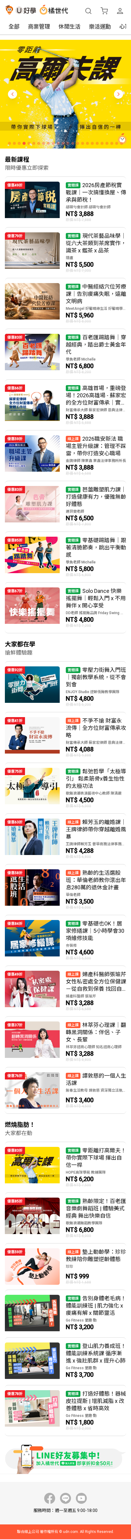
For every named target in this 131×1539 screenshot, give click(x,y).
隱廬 (69, 258)
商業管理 (39, 26)
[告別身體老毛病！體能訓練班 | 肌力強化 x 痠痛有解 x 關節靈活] (65, 1313)
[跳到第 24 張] (121, 143)
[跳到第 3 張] (19, 143)
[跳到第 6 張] (33, 143)
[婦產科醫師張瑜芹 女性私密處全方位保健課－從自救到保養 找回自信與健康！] (65, 991)
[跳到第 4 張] (24, 143)
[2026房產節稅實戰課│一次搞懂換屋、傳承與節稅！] (65, 202)
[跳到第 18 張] (92, 143)
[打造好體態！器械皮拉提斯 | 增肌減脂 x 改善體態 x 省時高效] (65, 1410)
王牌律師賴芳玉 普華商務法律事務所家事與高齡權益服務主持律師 (96, 844)
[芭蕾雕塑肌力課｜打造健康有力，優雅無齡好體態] (65, 506)
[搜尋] (88, 11)
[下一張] (118, 94)
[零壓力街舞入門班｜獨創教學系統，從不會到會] (65, 687)
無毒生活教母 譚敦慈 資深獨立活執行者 (96, 1090)
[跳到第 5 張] (28, 143)
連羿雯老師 (75, 511)
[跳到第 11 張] (58, 143)
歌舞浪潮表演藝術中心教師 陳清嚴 (94, 793)
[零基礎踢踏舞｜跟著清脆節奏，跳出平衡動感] (65, 557)
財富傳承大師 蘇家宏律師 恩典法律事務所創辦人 (96, 410)
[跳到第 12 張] (63, 143)
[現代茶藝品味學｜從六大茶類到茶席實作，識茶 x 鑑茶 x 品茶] (65, 252)
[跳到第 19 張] (97, 143)
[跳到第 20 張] (102, 143)
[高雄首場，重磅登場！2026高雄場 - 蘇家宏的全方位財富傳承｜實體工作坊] (65, 405)
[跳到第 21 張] (106, 143)
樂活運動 (100, 26)
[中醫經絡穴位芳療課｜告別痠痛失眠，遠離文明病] (65, 303)
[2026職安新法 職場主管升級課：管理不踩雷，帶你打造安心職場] (65, 455)
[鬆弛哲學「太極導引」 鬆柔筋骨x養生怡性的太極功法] (65, 788)
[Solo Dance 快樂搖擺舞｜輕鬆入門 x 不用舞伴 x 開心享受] (65, 608)
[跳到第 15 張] (77, 143)
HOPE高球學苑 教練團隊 (86, 1172)
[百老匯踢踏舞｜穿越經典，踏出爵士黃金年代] (65, 354)
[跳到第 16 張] (82, 143)
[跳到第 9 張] (48, 143)
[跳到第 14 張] (72, 143)
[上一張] (12, 94)
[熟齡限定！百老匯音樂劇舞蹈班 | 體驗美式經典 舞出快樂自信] (65, 1218)
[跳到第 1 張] (9, 143)
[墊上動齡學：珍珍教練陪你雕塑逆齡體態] (65, 1266)
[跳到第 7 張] (38, 143)
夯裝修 (71, 945)
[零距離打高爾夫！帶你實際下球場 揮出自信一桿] (65, 1167)
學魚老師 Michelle (81, 359)
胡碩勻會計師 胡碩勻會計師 (88, 207)
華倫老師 (73, 895)
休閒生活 (69, 26)
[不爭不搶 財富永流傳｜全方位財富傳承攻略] (65, 737)
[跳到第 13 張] (67, 143)
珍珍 (69, 1266)
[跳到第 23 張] (116, 143)
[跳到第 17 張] (87, 143)
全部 (14, 26)
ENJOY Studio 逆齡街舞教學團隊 (92, 692)
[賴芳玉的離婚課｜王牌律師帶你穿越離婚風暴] (65, 839)
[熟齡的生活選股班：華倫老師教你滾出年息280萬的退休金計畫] (65, 889)
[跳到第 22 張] (111, 143)
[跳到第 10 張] (53, 143)
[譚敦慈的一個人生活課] (65, 1090)
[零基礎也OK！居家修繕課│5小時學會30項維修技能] (65, 940)
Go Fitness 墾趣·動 (81, 1320)
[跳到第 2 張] (14, 143)
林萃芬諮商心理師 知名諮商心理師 (94, 1047)
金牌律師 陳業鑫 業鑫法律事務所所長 (96, 461)
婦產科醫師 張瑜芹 (81, 996)
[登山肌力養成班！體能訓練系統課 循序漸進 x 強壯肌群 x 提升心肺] (65, 1361)
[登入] (120, 11)
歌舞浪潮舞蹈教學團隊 (84, 1223)
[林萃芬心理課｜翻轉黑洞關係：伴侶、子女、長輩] (65, 1042)
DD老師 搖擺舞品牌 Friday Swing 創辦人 (96, 613)
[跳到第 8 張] (43, 143)
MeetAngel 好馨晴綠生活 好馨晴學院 (96, 308)
